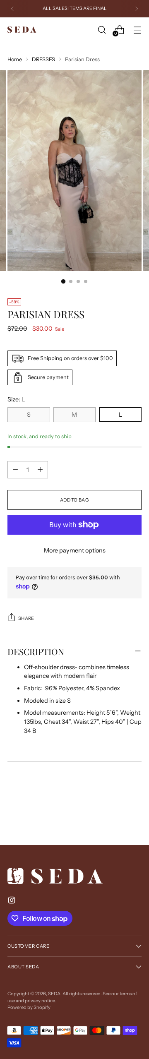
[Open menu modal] (137, 29)
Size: (16, 399)
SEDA (54, 994)
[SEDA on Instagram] (12, 901)
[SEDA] (21, 29)
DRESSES (43, 59)
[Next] (136, 8)
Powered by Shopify (28, 1007)
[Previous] (12, 8)
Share (26, 618)
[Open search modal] (101, 29)
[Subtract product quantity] (15, 469)
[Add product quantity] (40, 469)
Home (14, 59)
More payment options (75, 550)
